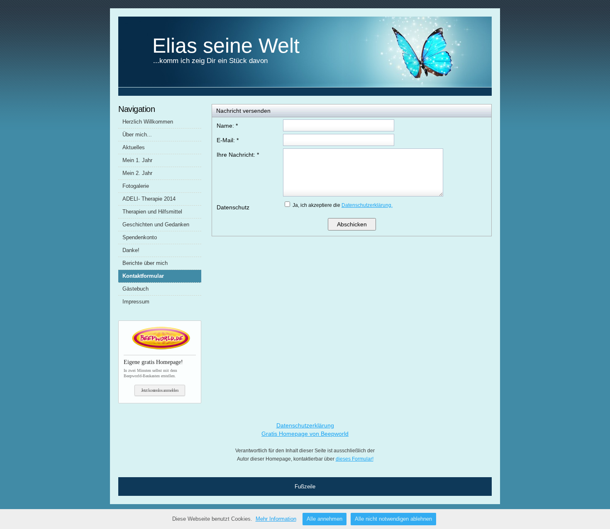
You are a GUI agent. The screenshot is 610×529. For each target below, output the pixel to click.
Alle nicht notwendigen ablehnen (393, 519)
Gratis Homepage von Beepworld (305, 433)
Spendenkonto (139, 237)
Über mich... (137, 134)
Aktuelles (133, 147)
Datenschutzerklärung (305, 425)
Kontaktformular (143, 276)
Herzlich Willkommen (147, 122)
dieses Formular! (354, 459)
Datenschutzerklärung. (367, 205)
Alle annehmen (324, 519)
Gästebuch (135, 289)
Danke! (130, 250)
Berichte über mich (145, 263)
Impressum (135, 301)
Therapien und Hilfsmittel (152, 212)
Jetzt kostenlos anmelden (159, 390)
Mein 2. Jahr (137, 173)
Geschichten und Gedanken (155, 224)
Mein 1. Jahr (137, 160)
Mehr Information (276, 519)
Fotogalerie (135, 186)
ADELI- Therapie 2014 (149, 199)
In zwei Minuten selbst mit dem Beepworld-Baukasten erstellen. (153, 368)
